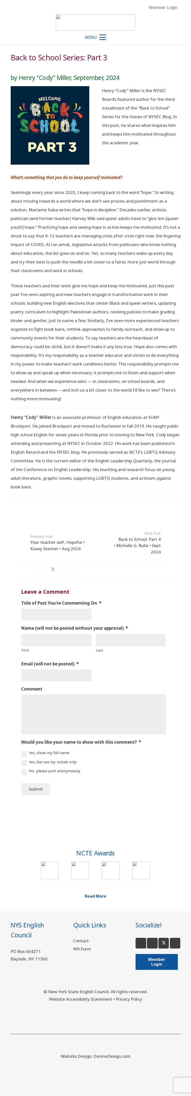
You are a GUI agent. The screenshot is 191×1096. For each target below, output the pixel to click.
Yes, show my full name (49, 752)
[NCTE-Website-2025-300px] (141, 870)
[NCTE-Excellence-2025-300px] (50, 870)
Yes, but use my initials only (53, 761)
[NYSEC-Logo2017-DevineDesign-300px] (95, 22)
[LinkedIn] (175, 943)
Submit (36, 789)
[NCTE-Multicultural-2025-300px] (80, 870)
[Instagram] (152, 943)
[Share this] (40, 570)
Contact (81, 941)
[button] (184, 7)
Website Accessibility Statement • (82, 999)
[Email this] (27, 570)
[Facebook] (141, 943)
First (25, 650)
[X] (163, 943)
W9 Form (82, 949)
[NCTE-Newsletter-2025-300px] (110, 870)
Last (99, 650)
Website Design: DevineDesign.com (96, 1056)
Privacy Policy (129, 999)
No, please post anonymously (54, 770)
